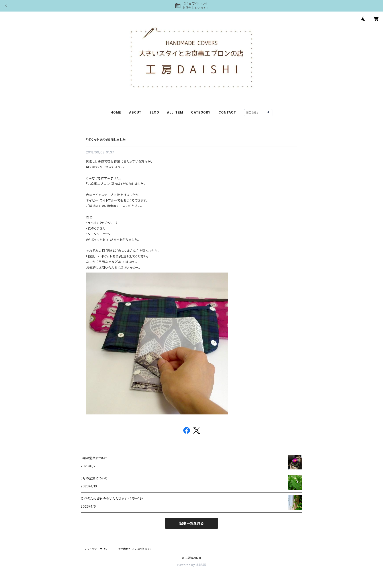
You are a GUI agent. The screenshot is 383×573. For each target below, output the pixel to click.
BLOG (154, 112)
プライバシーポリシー (97, 549)
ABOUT (135, 112)
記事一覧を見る (191, 523)
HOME (116, 112)
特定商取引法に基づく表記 (134, 549)
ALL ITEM (175, 112)
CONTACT (227, 112)
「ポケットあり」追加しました (106, 139)
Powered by (186, 565)
